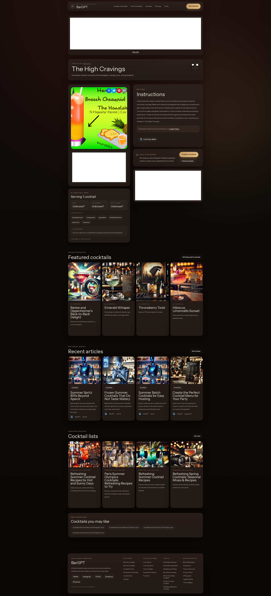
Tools (166, 6)
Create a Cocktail (189, 154)
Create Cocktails (120, 6)
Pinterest (76, 582)
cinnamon (86, 222)
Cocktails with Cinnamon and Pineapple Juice (88, 533)
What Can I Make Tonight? (169, 577)
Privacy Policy (188, 572)
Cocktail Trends (128, 569)
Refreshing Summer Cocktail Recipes (151, 477)
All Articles (196, 351)
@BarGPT (87, 63)
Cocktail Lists (127, 576)
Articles (149, 6)
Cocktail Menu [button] (149, 139)
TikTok (98, 576)
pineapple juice (77, 217)
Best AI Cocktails (129, 562)
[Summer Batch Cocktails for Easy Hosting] (152, 370)
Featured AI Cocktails (130, 572)
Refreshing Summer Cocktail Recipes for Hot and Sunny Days (83, 478)
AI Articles (177, 387)
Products (146, 576)
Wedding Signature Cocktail (170, 588)
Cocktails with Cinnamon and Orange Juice (158, 527)
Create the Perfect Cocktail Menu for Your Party (186, 396)
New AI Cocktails (129, 566)
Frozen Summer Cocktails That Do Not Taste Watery (117, 396)
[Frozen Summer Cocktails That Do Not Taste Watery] (118, 370)
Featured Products (149, 572)
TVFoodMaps (188, 583)
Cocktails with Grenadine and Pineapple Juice (88, 527)
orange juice (90, 217)
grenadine (102, 217)
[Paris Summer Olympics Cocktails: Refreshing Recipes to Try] (118, 454)
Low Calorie (147, 562)
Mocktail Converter (169, 572)
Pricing (158, 6)
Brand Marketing (189, 562)
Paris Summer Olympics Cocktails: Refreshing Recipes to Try (118, 480)
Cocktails (75, 387)
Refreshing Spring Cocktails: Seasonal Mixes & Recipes (187, 477)
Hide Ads (135, 52)
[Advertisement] (135, 33)
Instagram (87, 576)
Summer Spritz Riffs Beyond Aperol (81, 396)
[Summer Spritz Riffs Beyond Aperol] (84, 370)
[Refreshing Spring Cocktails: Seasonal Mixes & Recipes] (187, 454)
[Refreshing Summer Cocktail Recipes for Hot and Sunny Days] (84, 454)
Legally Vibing (174, 129)
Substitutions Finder (170, 569)
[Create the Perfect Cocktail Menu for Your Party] (187, 370)
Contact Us (187, 566)
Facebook (109, 576)
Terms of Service (189, 569)
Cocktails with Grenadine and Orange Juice (124, 527)
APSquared (187, 576)
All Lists (197, 436)
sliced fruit (75, 222)
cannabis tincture (115, 217)
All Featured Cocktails (191, 257)
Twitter (75, 576)
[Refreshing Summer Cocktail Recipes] (152, 454)
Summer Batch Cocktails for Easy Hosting (151, 396)
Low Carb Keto (148, 566)
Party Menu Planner (170, 562)
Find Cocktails (136, 6)
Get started (193, 6)
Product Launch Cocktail (168, 582)
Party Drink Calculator (170, 566)
